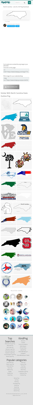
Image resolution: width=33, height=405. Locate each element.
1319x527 (16, 273)
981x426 (4, 249)
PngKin (10, 371)
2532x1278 (15, 287)
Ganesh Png (16, 389)
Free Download (11, 87)
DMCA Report (23, 346)
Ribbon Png (10, 369)
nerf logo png (10, 347)
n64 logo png (10, 345)
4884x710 (19, 150)
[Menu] (29, 2)
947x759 (21, 121)
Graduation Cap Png (23, 371)
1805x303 (19, 260)
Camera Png (23, 364)
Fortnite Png (23, 375)
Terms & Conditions (23, 344)
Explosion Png (23, 373)
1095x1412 (25, 249)
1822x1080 (20, 179)
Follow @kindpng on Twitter (23, 355)
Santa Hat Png (10, 366)
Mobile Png (10, 373)
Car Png (16, 380)
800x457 (4, 189)
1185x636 (4, 121)
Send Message (11, 26)
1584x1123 (4, 109)
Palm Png (23, 362)
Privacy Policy (23, 348)
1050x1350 (4, 168)
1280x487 (4, 260)
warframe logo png (10, 351)
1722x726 (19, 200)
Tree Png (23, 366)
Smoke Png (23, 368)
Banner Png (16, 390)
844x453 (4, 200)
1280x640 (4, 224)
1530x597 (15, 109)
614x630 (4, 213)
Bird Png (16, 381)
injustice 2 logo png (9, 352)
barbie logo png (10, 356)
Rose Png (10, 368)
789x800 (18, 168)
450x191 (19, 189)
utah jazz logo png (10, 349)
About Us (23, 340)
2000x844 (4, 235)
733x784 (19, 139)
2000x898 (16, 213)
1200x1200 (4, 273)
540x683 (4, 287)
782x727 (4, 150)
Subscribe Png (10, 362)
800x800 (19, 235)
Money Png (16, 378)
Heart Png (10, 375)
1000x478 (4, 179)
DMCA (17, 26)
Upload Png (23, 350)
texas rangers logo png (10, 354)
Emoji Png (16, 385)
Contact (23, 342)
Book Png (16, 387)
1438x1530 (4, 139)
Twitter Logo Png (10, 364)
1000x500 (19, 224)
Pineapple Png (16, 383)
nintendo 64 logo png (10, 343)
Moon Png (23, 369)
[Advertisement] (16, 45)
